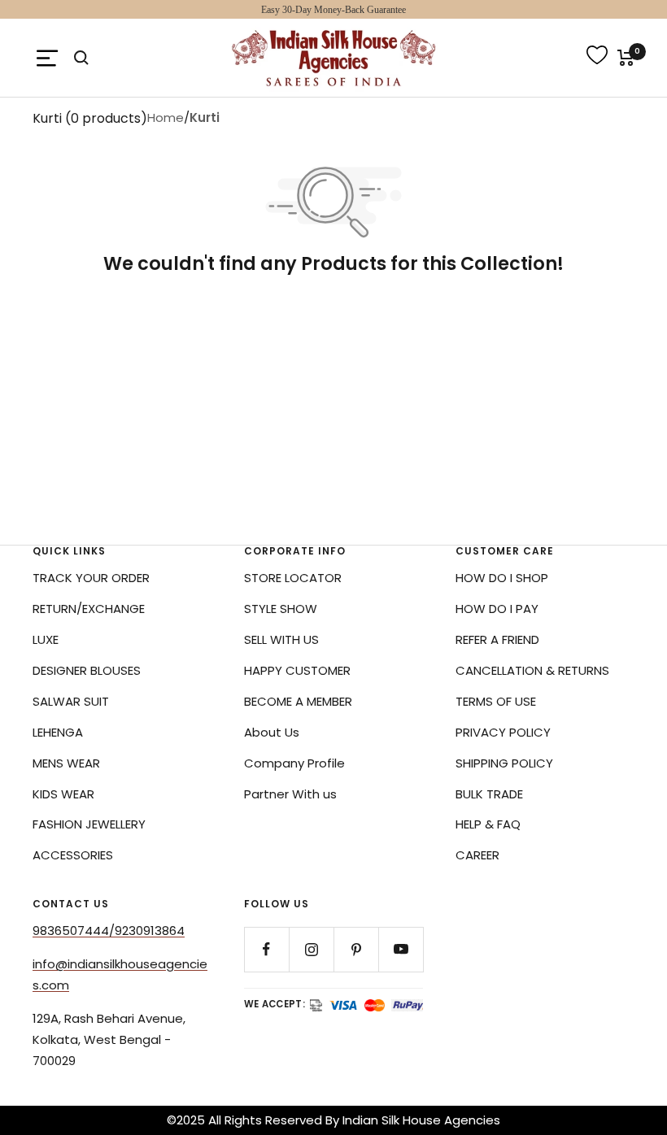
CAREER (477, 854)
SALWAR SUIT (71, 701)
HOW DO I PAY (497, 608)
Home (165, 117)
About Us (271, 732)
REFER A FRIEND (497, 639)
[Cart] (625, 58)
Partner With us (290, 793)
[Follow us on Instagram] (311, 949)
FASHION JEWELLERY (89, 824)
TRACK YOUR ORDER (91, 577)
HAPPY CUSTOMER (297, 670)
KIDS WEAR (63, 793)
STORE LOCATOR (293, 577)
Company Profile (294, 763)
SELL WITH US (281, 639)
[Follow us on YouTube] (400, 949)
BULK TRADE (489, 793)
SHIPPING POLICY (504, 763)
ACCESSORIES (73, 854)
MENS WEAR (66, 763)
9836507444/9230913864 (109, 930)
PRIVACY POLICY (503, 732)
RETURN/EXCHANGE (89, 608)
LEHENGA (58, 732)
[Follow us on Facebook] (266, 949)
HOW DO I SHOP (502, 577)
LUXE (46, 639)
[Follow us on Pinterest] (356, 949)
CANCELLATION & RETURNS (532, 670)
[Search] (81, 57)
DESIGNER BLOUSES (87, 670)
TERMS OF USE (496, 701)
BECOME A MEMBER (298, 701)
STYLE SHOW (280, 608)
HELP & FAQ (488, 824)
